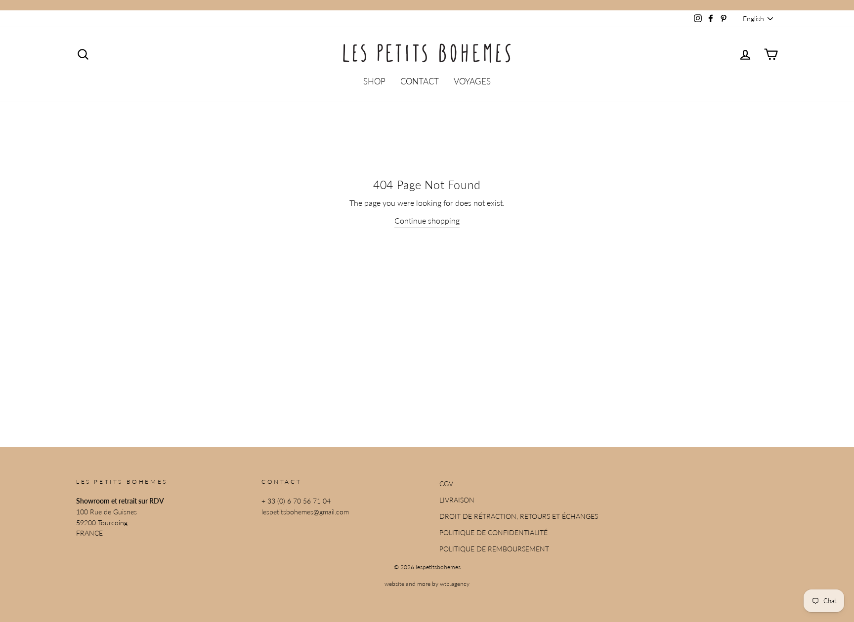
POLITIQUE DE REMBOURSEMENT (494, 549)
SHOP (374, 81)
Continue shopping (427, 220)
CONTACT (419, 81)
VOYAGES (472, 81)
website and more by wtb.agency (427, 583)
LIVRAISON (456, 500)
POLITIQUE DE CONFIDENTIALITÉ (493, 533)
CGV (446, 484)
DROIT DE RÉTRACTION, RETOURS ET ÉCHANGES (518, 516)
